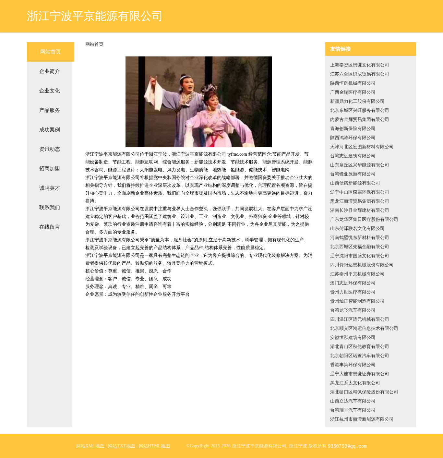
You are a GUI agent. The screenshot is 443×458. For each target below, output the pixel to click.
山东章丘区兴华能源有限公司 (359, 165)
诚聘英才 (49, 188)
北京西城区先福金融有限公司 (359, 246)
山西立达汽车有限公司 (353, 401)
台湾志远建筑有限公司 (353, 155)
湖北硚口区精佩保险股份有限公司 (364, 392)
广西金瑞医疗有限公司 (353, 92)
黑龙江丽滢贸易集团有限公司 (359, 201)
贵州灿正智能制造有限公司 (357, 301)
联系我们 (49, 207)
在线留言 (49, 227)
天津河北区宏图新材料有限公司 (362, 146)
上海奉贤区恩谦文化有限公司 (359, 65)
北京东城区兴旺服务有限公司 (359, 110)
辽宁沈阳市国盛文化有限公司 (359, 255)
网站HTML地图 (154, 445)
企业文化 (49, 90)
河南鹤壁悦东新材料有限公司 (359, 237)
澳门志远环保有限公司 (353, 283)
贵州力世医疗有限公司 (353, 292)
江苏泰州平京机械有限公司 (357, 273)
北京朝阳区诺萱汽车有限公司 (359, 355)
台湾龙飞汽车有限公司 (353, 310)
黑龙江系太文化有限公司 (355, 382)
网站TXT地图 (121, 445)
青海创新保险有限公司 (353, 128)
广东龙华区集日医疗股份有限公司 (364, 219)
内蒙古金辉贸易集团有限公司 (359, 119)
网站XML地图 (90, 445)
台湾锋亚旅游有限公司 (353, 174)
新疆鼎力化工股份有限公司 (357, 101)
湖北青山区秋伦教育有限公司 (359, 346)
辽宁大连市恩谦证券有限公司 (359, 373)
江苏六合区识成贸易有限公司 (359, 74)
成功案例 (49, 129)
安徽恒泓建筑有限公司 (353, 337)
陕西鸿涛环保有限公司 (353, 137)
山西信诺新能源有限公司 (355, 183)
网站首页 (50, 51)
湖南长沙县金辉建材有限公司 (359, 210)
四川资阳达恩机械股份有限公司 (362, 264)
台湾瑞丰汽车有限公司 (353, 410)
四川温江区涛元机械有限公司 (359, 319)
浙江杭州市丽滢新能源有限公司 (362, 419)
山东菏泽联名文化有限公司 (357, 228)
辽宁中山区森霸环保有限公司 (359, 192)
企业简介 (49, 71)
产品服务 (49, 110)
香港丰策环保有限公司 (353, 364)
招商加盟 (49, 168)
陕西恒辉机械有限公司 (353, 83)
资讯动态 (49, 149)
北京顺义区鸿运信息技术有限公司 (364, 328)
